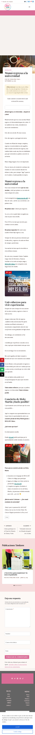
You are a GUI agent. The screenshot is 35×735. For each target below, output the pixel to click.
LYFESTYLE (8, 698)
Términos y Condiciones (26, 699)
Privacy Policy (27, 695)
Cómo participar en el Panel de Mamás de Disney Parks (9, 529)
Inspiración (8, 70)
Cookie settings (17, 731)
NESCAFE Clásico (10, 264)
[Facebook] (29, 2)
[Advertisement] (17, 34)
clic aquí (11, 437)
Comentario (10, 609)
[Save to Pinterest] (2, 360)
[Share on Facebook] (2, 365)
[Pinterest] (31, 2)
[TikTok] (27, 2)
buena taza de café (22, 198)
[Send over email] (2, 370)
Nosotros (27, 702)
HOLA (8, 694)
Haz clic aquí (17, 484)
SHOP (8, 696)
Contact (27, 705)
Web (7, 651)
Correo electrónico (11, 642)
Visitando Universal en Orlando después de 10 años (25, 529)
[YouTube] (33, 2)
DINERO (9, 702)
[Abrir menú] (29, 6)
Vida (7, 517)
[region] (17, 723)
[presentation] (17, 559)
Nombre (8, 634)
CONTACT (8, 705)
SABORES (9, 700)
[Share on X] (2, 374)
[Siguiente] (30, 567)
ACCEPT (17, 727)
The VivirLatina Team (14, 79)
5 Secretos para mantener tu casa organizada (15, 574)
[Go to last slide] (4, 567)
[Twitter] (15, 678)
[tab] (14, 585)
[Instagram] (25, 2)
